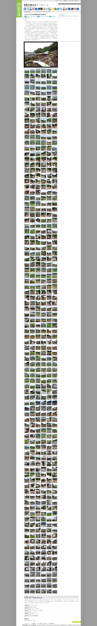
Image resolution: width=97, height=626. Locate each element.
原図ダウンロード (35, 613)
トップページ (27, 11)
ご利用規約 (64, 1)
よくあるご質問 (70, 1)
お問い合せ (76, 1)
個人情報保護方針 (51, 623)
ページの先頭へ (76, 622)
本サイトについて (58, 1)
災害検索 (32, 11)
